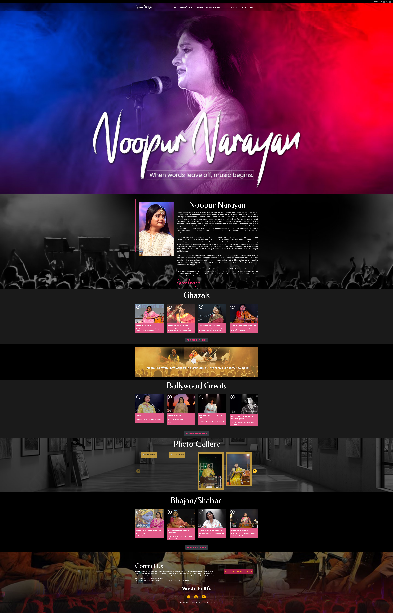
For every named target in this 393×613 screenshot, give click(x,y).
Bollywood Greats (213, 7)
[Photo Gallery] (149, 456)
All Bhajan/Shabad (197, 547)
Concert (234, 7)
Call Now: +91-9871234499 (238, 571)
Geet (226, 7)
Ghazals (199, 7)
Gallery (244, 7)
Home (175, 7)
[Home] (144, 7)
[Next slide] (255, 471)
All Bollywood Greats (196, 433)
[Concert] (196, 362)
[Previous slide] (138, 471)
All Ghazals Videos (196, 339)
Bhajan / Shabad (186, 7)
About (252, 7)
